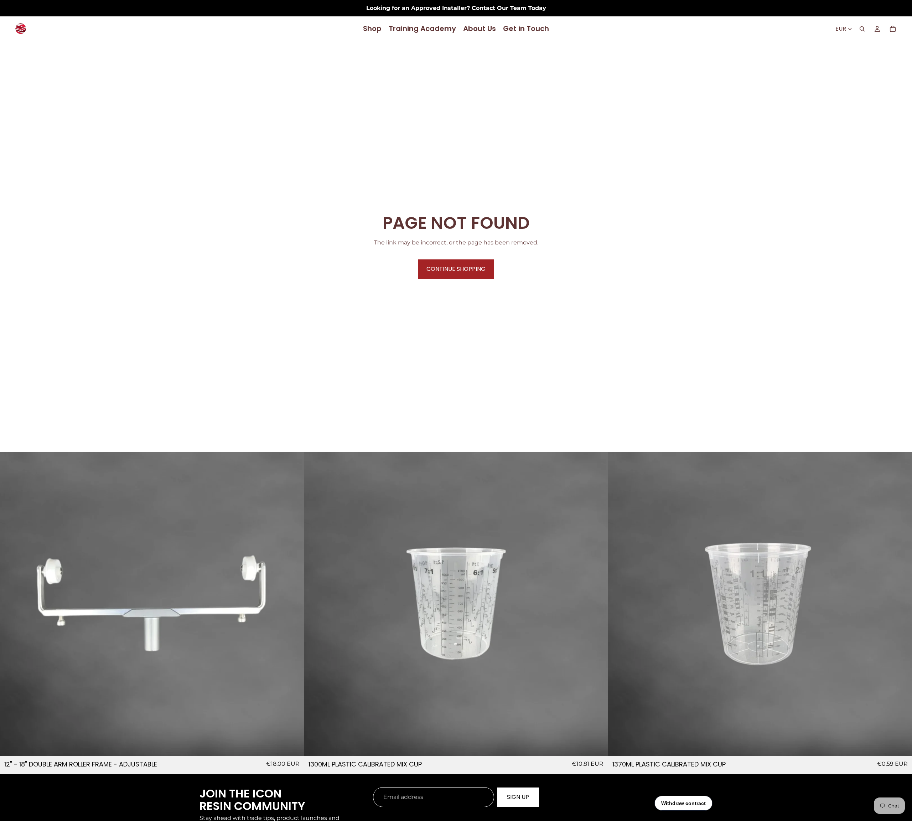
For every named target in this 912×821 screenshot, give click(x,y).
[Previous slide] (10, 604)
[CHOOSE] (597, 745)
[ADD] (292, 745)
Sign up (518, 797)
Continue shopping (456, 269)
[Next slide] (293, 604)
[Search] (862, 29)
